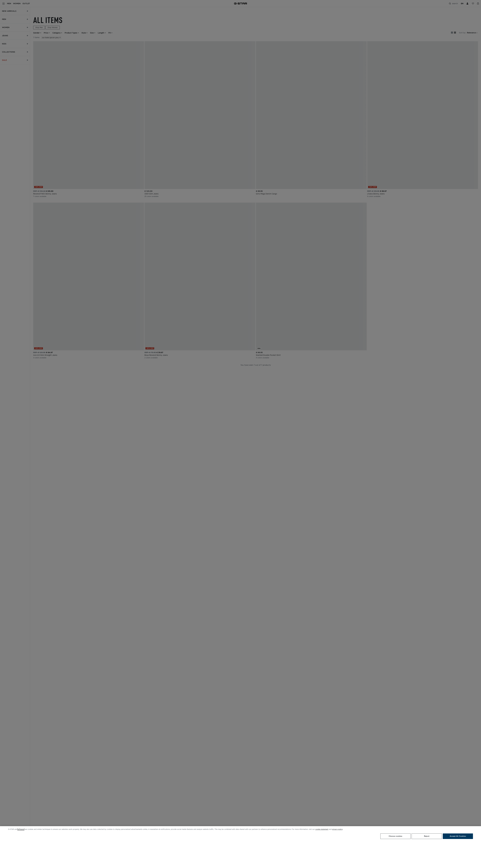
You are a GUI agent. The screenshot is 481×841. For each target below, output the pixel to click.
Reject (426, 836)
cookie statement (321, 829)
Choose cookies (395, 836)
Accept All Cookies (458, 836)
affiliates (21, 829)
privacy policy (337, 829)
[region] (240, 833)
